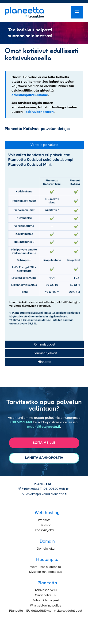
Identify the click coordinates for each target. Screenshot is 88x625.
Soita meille (44, 443)
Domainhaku (45, 548)
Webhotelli (45, 520)
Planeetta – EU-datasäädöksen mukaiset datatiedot (45, 610)
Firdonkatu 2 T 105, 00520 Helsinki (46, 488)
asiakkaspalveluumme (29, 95)
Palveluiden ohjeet (45, 600)
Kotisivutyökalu (45, 530)
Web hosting (47, 513)
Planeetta (47, 583)
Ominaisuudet (44, 344)
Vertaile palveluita (44, 145)
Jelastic (45, 525)
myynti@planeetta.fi (43, 426)
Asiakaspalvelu (46, 590)
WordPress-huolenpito (45, 567)
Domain (47, 541)
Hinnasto (44, 362)
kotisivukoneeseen (39, 112)
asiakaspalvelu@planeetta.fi (46, 494)
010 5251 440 (21, 422)
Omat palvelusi (45, 595)
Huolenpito (47, 559)
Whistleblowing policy (45, 605)
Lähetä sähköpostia (44, 458)
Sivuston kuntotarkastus (45, 572)
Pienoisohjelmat (44, 353)
